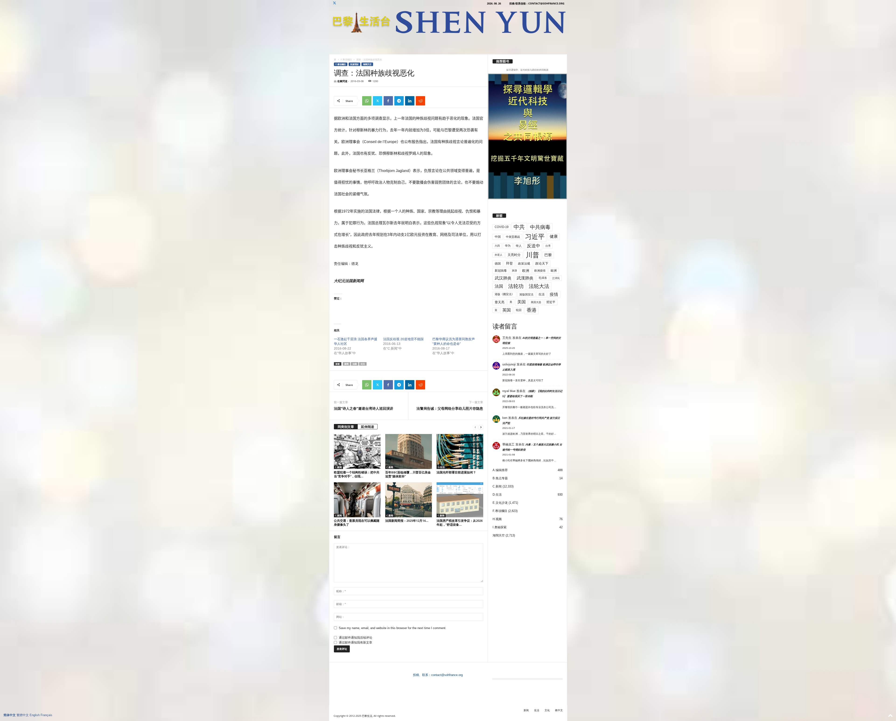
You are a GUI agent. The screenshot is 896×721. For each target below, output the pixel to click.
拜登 (509, 263)
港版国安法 (526, 294)
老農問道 (342, 81)
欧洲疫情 (540, 270)
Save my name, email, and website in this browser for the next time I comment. (392, 628)
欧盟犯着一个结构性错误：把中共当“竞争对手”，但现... (356, 474)
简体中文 (10, 715)
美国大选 (536, 302)
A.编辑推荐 (500, 470)
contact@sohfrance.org (447, 675)
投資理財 (354, 64)
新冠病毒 (501, 270)
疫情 (554, 294)
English (35, 715)
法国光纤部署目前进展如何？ (456, 472)
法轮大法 (539, 286)
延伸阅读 (367, 426)
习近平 (535, 236)
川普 (532, 255)
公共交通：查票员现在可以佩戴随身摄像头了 (356, 522)
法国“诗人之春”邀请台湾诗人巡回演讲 (363, 408)
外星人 (498, 254)
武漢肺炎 (525, 278)
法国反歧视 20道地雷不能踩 (403, 339)
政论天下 (541, 263)
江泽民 (556, 278)
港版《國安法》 (504, 294)
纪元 (363, 363)
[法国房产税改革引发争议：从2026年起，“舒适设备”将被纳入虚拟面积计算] (460, 499)
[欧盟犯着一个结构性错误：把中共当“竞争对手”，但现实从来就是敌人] (357, 451)
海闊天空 (367, 64)
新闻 (346, 363)
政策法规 (524, 263)
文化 (547, 710)
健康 (554, 236)
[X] (334, 3)
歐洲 (554, 270)
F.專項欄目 (346, 59)
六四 (497, 245)
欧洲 (525, 271)
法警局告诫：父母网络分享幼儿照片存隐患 (449, 408)
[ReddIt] (420, 100)
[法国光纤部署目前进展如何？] (460, 451)
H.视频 (497, 519)
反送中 (533, 245)
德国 (498, 263)
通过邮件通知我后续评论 (355, 637)
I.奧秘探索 (500, 527)
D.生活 (441, 467)
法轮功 (516, 286)
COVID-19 (501, 227)
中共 (519, 227)
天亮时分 (514, 255)
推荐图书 (502, 61)
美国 (521, 302)
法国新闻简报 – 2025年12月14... (406, 520)
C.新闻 (338, 467)
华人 (519, 246)
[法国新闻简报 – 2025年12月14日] (408, 499)
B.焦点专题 (500, 478)
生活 (542, 294)
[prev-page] (475, 427)
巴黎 (548, 255)
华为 (508, 245)
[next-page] (481, 427)
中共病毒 (540, 227)
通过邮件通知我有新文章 (355, 642)
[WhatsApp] (366, 100)
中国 (498, 236)
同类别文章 (346, 426)
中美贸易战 (513, 236)
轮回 (519, 310)
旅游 (514, 270)
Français (46, 715)
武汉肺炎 (503, 278)
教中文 (559, 710)
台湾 (547, 245)
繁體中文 (23, 715)
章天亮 (499, 302)
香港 (531, 310)
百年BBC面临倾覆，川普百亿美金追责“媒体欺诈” (408, 474)
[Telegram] (399, 100)
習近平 (550, 302)
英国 (506, 310)
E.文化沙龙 (500, 502)
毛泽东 (543, 278)
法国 (355, 363)
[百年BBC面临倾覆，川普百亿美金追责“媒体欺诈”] (408, 451)
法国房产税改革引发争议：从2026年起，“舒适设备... (460, 522)
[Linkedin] (409, 100)
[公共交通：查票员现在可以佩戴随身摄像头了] (357, 499)
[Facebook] (388, 100)
